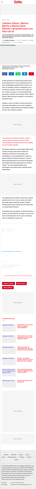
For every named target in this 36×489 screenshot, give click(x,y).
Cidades (21, 457)
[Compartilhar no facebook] (4, 73)
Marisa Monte (7, 287)
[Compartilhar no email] (31, 73)
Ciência (29, 457)
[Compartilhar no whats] (18, 73)
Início (3, 19)
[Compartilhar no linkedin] (11, 73)
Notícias (6, 454)
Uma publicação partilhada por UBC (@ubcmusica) (18, 275)
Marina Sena (21, 283)
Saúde (16, 459)
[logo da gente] (18, 2)
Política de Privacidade (4, 483)
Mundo (21, 454)
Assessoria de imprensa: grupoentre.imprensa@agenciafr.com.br (21, 483)
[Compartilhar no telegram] (24, 73)
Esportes (13, 454)
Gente (8, 19)
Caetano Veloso (8, 283)
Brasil (27, 454)
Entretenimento (12, 457)
